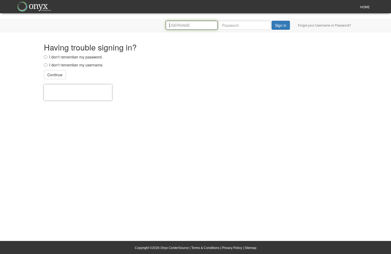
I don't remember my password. (76, 57)
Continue (55, 74)
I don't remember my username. (76, 64)
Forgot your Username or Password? (324, 25)
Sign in (280, 25)
